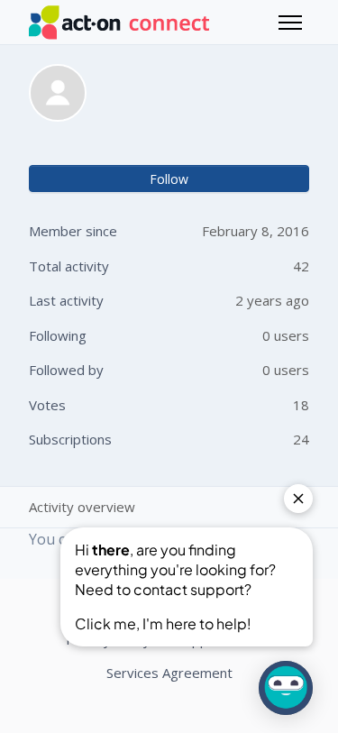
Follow (169, 179)
